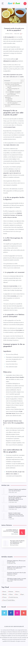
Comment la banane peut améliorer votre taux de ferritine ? (17, 490)
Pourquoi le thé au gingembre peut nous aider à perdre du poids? (13, 83)
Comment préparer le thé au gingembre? (12, 96)
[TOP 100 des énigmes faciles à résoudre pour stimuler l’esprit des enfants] (3, 580)
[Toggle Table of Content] (21, 81)
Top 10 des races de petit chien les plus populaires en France (16, 573)
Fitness (5, 597)
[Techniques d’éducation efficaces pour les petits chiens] (3, 562)
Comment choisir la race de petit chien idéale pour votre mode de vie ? (16, 567)
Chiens (11, 594)
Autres (17, 591)
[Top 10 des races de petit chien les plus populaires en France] (3, 574)
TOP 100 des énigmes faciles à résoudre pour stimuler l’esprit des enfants (16, 579)
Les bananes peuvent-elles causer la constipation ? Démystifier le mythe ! (18, 507)
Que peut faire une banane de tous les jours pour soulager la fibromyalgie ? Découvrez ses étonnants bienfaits (17, 498)
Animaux (11, 591)
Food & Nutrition (13, 597)
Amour (4, 591)
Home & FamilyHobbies (9, 600)
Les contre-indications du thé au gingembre (12, 105)
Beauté (5, 594)
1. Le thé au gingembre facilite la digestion (14, 86)
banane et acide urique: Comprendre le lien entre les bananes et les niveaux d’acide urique (16, 515)
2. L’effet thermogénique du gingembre (13, 89)
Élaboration (9, 100)
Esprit (22, 594)
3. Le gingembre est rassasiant (13, 91)
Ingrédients (9, 98)
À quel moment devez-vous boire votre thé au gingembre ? (14, 102)
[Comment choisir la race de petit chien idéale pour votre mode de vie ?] (3, 568)
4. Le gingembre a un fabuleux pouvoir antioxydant (13, 93)
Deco (17, 594)
